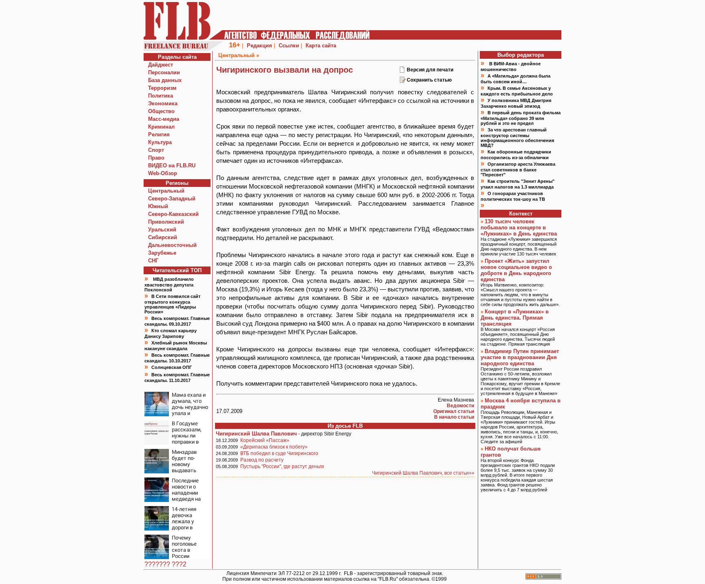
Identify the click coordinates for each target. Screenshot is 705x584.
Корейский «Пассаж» (264, 440)
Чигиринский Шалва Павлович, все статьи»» (423, 473)
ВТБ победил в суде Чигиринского (279, 453)
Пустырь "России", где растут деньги (282, 466)
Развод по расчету (262, 460)
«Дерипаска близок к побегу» (274, 447)
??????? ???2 (165, 564)
